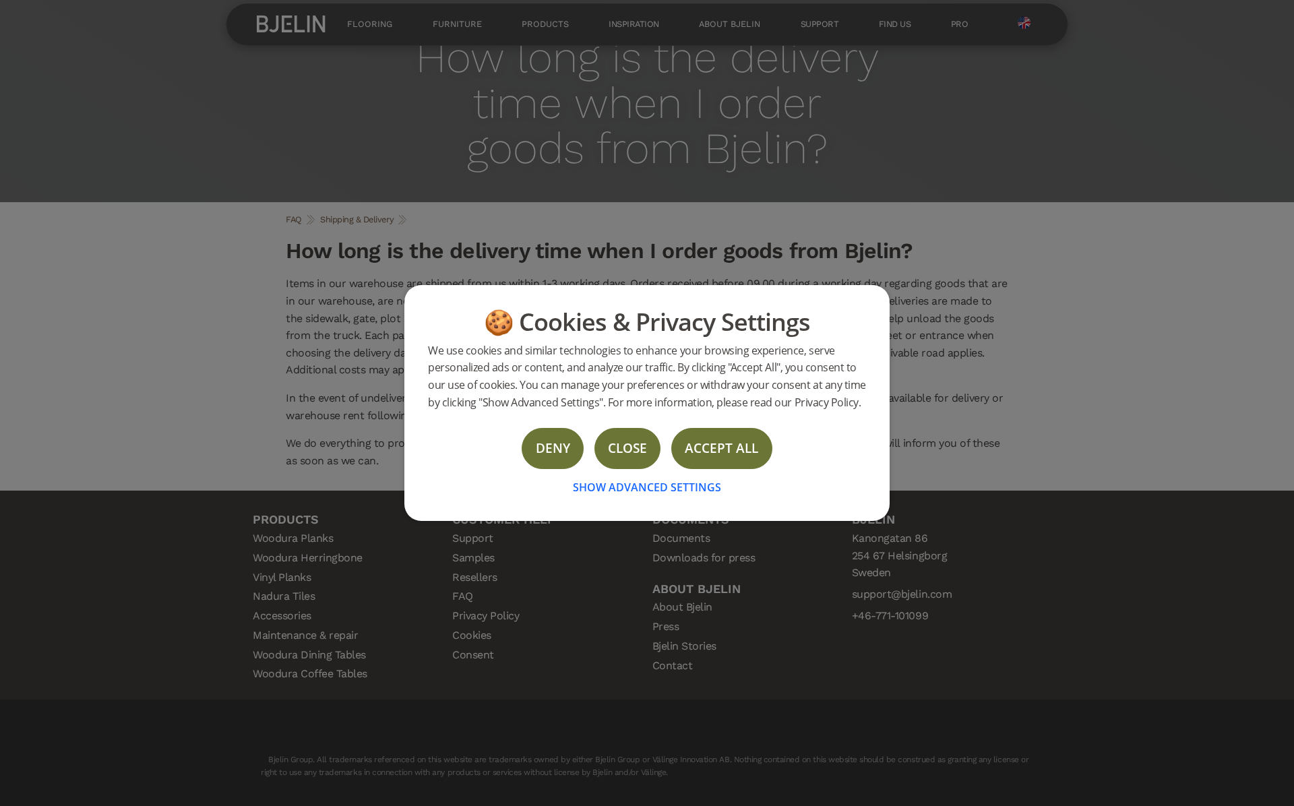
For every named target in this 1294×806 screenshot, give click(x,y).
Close (627, 448)
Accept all (721, 448)
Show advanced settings (647, 487)
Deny (553, 448)
